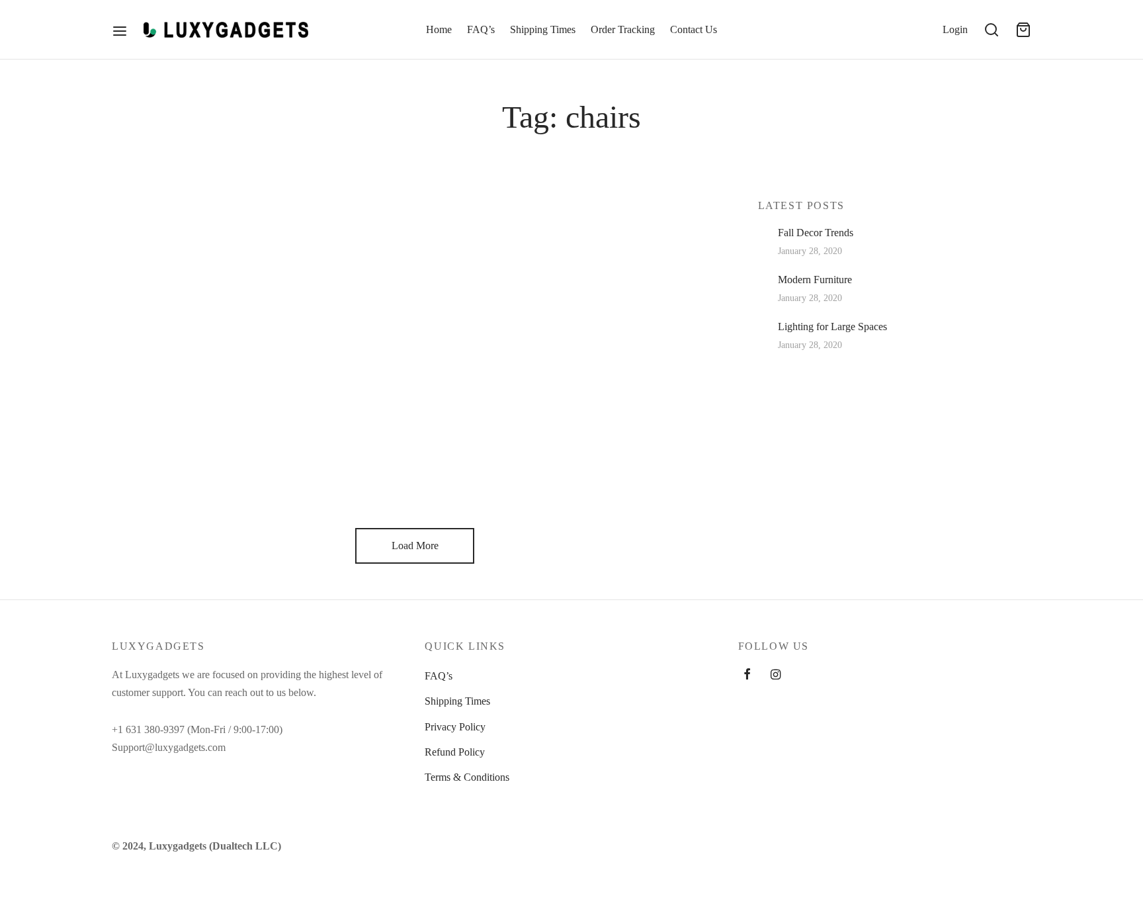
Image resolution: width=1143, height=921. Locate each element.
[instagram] (775, 675)
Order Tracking (623, 29)
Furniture (142, 240)
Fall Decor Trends (815, 232)
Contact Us (693, 29)
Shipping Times (542, 29)
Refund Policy (455, 752)
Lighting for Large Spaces (832, 326)
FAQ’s (481, 29)
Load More (415, 545)
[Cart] (1023, 30)
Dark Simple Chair (192, 444)
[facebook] (747, 675)
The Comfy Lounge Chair (221, 267)
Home (439, 29)
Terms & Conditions (467, 777)
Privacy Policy (455, 726)
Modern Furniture (815, 279)
